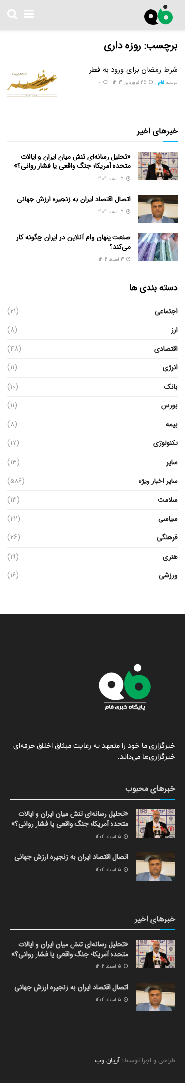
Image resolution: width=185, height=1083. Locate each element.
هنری (170, 556)
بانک (171, 386)
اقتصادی (166, 348)
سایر (172, 462)
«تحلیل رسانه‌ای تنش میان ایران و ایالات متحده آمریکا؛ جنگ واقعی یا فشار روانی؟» (72, 161)
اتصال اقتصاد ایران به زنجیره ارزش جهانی (74, 199)
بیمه (172, 424)
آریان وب (107, 1060)
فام (161, 82)
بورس (169, 405)
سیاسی (168, 518)
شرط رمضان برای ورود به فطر (133, 70)
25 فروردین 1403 (130, 82)
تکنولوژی (165, 443)
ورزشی (168, 575)
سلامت (168, 499)
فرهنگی (167, 537)
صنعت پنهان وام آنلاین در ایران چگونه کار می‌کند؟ (73, 242)
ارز (174, 329)
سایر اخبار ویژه (158, 481)
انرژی (170, 367)
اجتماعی (166, 311)
